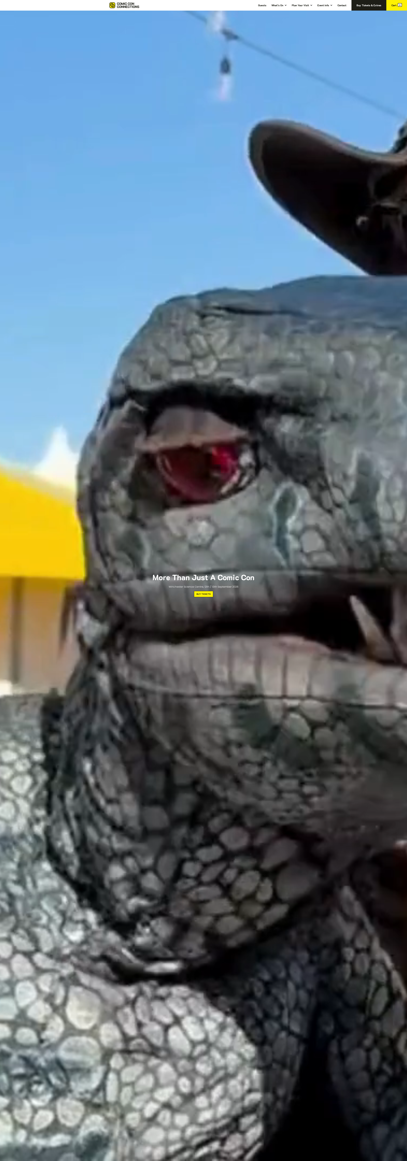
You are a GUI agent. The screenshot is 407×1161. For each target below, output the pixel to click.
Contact (341, 5)
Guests (262, 5)
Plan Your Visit (300, 5)
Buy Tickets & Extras (369, 5)
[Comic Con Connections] (69, 5)
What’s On (277, 5)
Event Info (323, 5)
